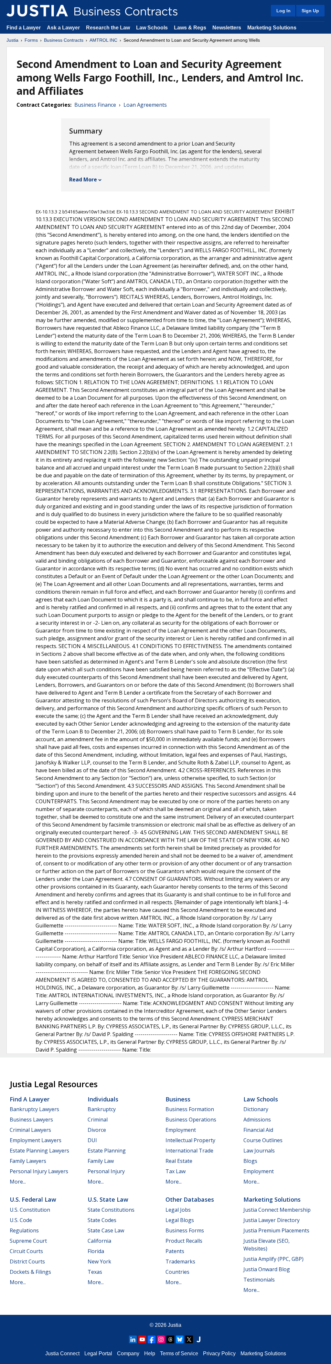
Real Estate (179, 1160)
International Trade (189, 1150)
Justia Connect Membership (277, 1209)
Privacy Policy (219, 1353)
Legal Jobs (178, 1209)
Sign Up (310, 10)
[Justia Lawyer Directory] (198, 1339)
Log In (283, 10)
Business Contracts (63, 40)
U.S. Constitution (30, 1209)
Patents (175, 1251)
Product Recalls (184, 1240)
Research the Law (108, 27)
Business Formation (190, 1109)
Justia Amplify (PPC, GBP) (273, 1258)
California (99, 1240)
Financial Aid (258, 1129)
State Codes (102, 1220)
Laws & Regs (190, 27)
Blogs (250, 1160)
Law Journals (259, 1150)
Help (149, 1353)
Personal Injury (106, 1171)
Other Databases (190, 1199)
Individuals (103, 1099)
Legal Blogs (180, 1220)
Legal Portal (98, 1353)
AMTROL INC (103, 40)
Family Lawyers (28, 1160)
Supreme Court (28, 1240)
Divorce (97, 1129)
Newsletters (226, 27)
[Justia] (37, 10)
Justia (12, 40)
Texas (95, 1271)
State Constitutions (111, 1209)
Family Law (101, 1160)
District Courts (27, 1261)
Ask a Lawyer (64, 27)
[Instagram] (161, 1339)
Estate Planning (107, 1150)
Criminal (98, 1119)
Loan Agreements (145, 104)
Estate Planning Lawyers (39, 1150)
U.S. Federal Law (33, 1199)
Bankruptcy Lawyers (34, 1109)
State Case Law (106, 1230)
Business (178, 1099)
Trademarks (180, 1261)
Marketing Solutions (271, 27)
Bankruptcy (102, 1109)
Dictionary (255, 1109)
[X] (189, 1339)
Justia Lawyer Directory (271, 1220)
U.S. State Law (108, 1199)
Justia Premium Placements (276, 1230)
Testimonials (259, 1279)
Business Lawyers (31, 1119)
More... (18, 1181)
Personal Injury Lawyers (39, 1171)
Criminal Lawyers (30, 1129)
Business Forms (185, 1230)
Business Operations (191, 1119)
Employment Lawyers (35, 1140)
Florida (96, 1251)
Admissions (257, 1119)
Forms (31, 40)
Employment (181, 1129)
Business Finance (95, 104)
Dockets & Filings (30, 1271)
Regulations (24, 1230)
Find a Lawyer (23, 27)
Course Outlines (263, 1140)
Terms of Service (179, 1353)
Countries (177, 1271)
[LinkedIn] (133, 1339)
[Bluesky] (180, 1339)
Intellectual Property (190, 1140)
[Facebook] (151, 1339)
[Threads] (170, 1339)
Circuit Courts (26, 1251)
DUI (92, 1140)
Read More (83, 179)
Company (128, 1353)
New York (99, 1261)
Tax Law (176, 1171)
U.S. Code (21, 1220)
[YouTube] (142, 1339)
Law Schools (152, 27)
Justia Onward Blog (266, 1269)
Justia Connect (62, 1353)
